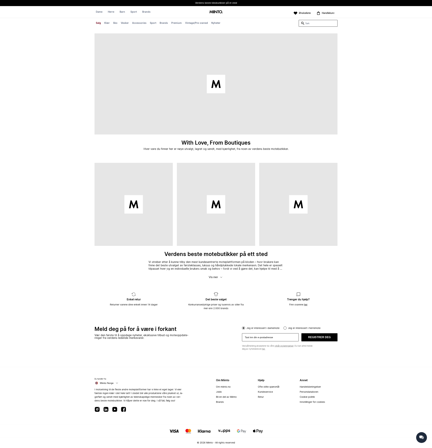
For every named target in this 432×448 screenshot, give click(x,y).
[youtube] (114, 410)
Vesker (125, 23)
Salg (98, 23)
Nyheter (215, 23)
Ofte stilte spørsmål (268, 387)
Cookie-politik (307, 397)
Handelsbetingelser (310, 387)
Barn (122, 12)
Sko (115, 23)
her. (263, 349)
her (305, 305)
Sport (153, 23)
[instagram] (97, 410)
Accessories (139, 23)
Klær (107, 23)
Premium (176, 23)
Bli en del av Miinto (226, 397)
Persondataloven (309, 392)
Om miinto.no (223, 387)
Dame (99, 12)
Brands (164, 23)
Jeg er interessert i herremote (304, 328)
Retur (261, 397)
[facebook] (123, 410)
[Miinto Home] (216, 12)
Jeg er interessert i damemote (262, 328)
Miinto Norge (107, 383)
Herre (111, 12)
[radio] (243, 328)
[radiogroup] (290, 328)
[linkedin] (106, 410)
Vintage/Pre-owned (196, 23)
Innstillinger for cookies (312, 402)
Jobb (219, 392)
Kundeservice (265, 392)
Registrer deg (319, 337)
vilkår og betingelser (284, 346)
